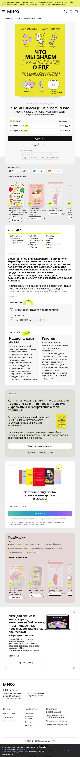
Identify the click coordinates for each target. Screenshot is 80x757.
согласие (17, 519)
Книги (18, 18)
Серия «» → (18, 176)
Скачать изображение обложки (40, 452)
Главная (8, 18)
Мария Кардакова (46, 104)
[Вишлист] (71, 12)
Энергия (13, 544)
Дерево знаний (8, 717)
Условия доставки (9, 721)
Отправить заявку (25, 662)
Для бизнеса (29, 725)
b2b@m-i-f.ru (14, 656)
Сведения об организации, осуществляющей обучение (55, 716)
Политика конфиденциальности (57, 724)
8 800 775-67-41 (12, 690)
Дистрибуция (29, 722)
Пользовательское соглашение (56, 721)
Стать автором (30, 713)
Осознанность (15, 548)
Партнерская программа (29, 717)
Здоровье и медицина (32, 18)
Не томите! (40, 513)
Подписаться (40, 138)
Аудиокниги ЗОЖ (16, 552)
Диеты (26, 548)
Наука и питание (32, 552)
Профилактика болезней (50, 544)
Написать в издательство (40, 446)
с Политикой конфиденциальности (15, 752)
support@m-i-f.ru (35, 693)
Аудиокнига (58, 548)
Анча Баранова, (33, 104)
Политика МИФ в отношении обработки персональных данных (37, 523)
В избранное (38, 145)
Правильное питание (28, 544)
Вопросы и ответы (9, 713)
